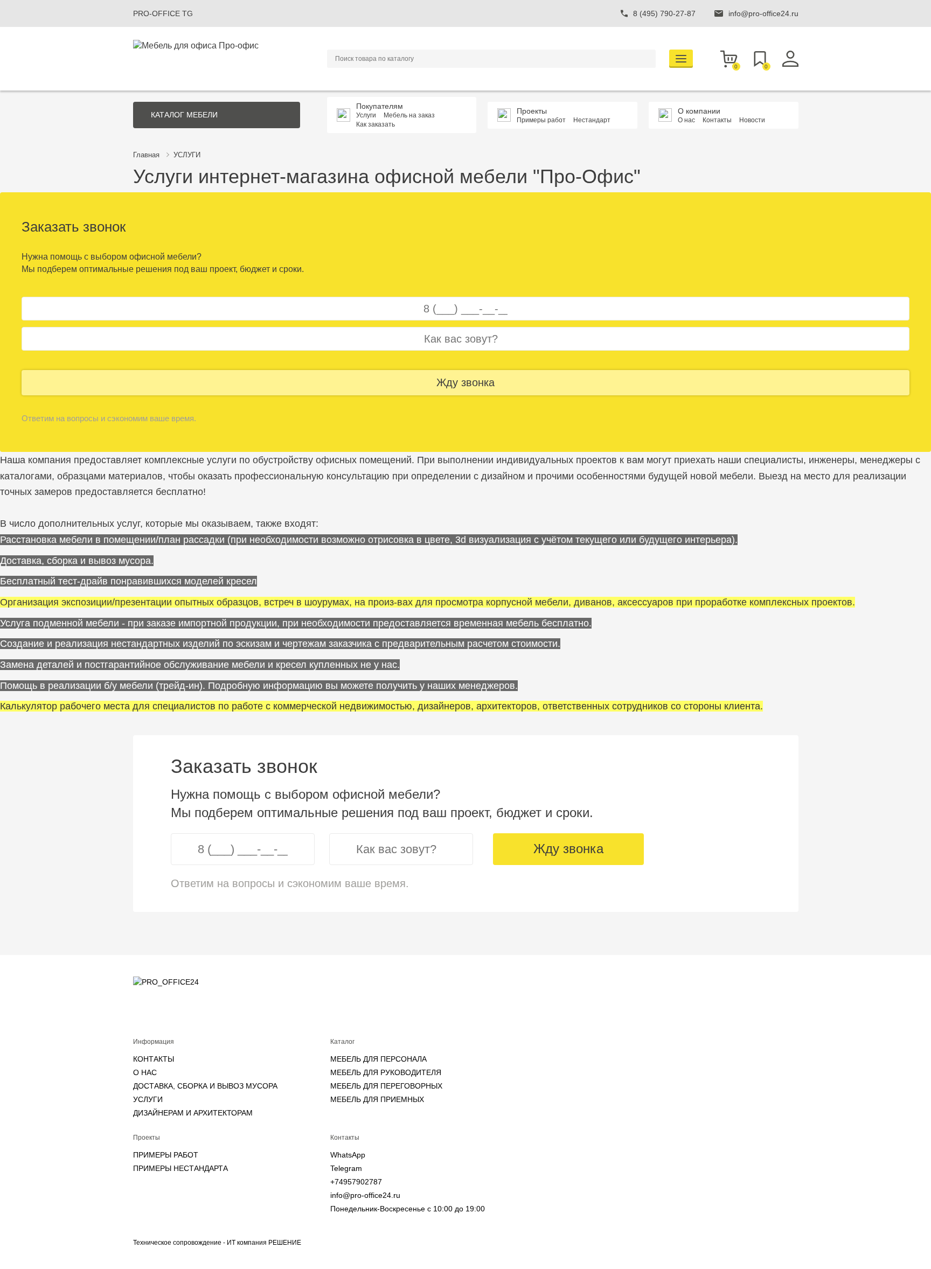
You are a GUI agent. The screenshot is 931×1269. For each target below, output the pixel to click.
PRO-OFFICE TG (163, 13)
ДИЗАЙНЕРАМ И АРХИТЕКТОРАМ (193, 1112)
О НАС (145, 1072)
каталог (184, 114)
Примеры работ (541, 120)
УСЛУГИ (186, 155)
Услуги (366, 115)
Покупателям (379, 106)
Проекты (532, 111)
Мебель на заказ (409, 115)
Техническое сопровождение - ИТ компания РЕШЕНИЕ (217, 1242)
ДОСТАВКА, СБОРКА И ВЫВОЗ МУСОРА (205, 1086)
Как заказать (375, 124)
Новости (752, 120)
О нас (686, 120)
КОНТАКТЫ (153, 1059)
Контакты (717, 120)
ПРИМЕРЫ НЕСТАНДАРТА (180, 1168)
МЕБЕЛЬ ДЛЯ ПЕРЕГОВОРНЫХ (386, 1086)
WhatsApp (347, 1155)
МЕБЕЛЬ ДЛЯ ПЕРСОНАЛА (378, 1059)
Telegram (346, 1168)
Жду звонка (465, 382)
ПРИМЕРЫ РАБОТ (165, 1155)
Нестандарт (591, 120)
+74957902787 (356, 1181)
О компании (699, 111)
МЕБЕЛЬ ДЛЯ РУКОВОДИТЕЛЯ (385, 1072)
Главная (146, 155)
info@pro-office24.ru (365, 1195)
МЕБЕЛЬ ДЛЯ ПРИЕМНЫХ (377, 1099)
